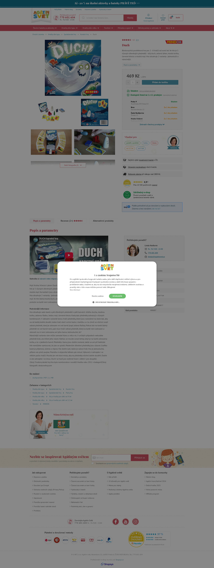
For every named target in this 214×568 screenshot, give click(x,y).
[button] (107, 302)
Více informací (75, 290)
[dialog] (107, 284)
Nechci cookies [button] (98, 296)
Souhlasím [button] (117, 296)
